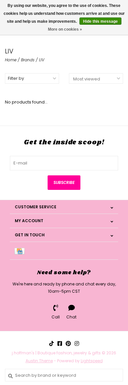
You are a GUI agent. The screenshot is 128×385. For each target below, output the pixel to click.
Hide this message (100, 21)
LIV (41, 60)
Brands (27, 60)
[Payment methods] (20, 250)
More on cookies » (65, 29)
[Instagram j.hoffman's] (76, 343)
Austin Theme (39, 361)
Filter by (16, 78)
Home (10, 60)
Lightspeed (92, 361)
